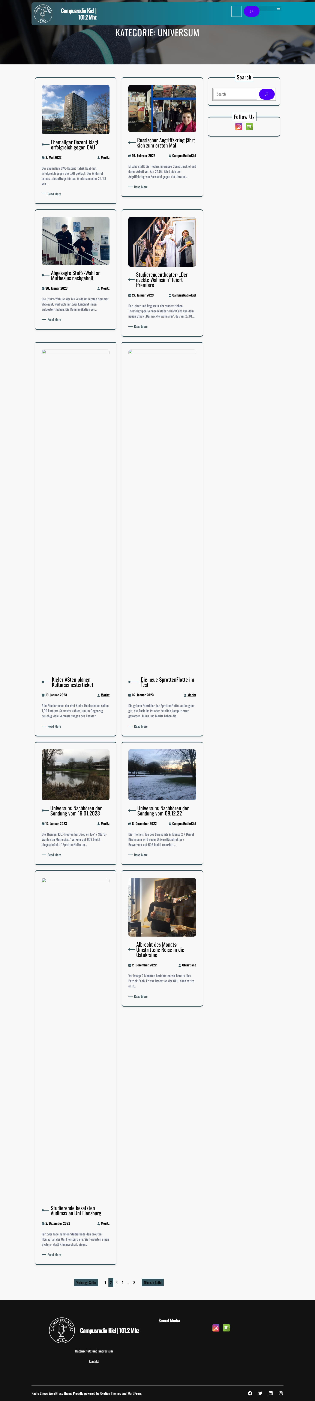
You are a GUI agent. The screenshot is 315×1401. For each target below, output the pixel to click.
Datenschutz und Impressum (94, 1351)
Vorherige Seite (86, 1282)
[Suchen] (252, 11)
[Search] (267, 94)
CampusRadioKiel (184, 155)
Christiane (189, 964)
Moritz (105, 157)
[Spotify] (249, 126)
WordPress (134, 1393)
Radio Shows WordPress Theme (52, 1393)
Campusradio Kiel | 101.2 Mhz (78, 13)
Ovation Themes (110, 1393)
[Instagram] (239, 126)
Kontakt (94, 1361)
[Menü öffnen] (278, 8)
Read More (55, 193)
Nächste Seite (153, 1282)
